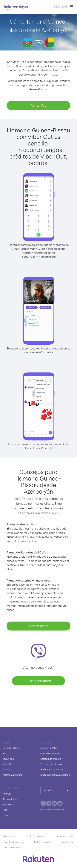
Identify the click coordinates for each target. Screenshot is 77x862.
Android (7, 793)
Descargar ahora (38, 681)
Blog (5, 753)
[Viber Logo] (16, 7)
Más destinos (38, 626)
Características (11, 747)
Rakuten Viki (10, 836)
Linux (5, 815)
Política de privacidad (52, 769)
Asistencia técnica (13, 774)
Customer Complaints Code (55, 774)
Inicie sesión (61, 6)
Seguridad (8, 758)
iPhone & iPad (10, 798)
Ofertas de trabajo (50, 758)
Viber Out (8, 764)
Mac (5, 809)
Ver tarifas (38, 105)
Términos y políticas (51, 764)
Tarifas (6, 769)
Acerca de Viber (49, 747)
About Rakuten (12, 847)
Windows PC (9, 804)
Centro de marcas (50, 753)
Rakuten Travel (65, 836)
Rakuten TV (67, 841)
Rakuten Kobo (37, 836)
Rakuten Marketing (14, 841)
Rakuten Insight (42, 841)
